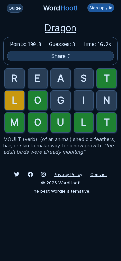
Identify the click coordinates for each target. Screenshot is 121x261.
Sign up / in (100, 7)
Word (60, 8)
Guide (15, 8)
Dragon (60, 28)
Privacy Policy (68, 174)
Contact (98, 174)
